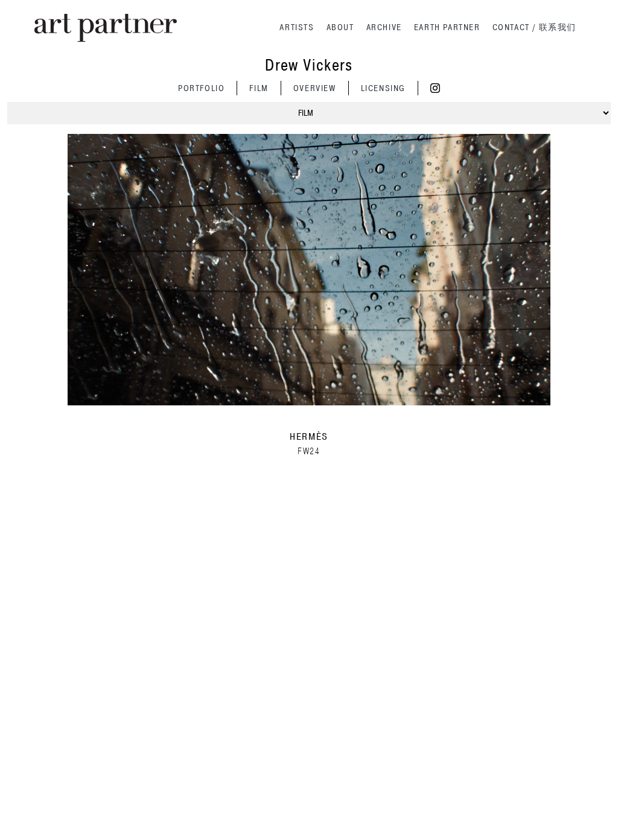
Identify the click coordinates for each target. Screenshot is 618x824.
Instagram (435, 88)
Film (258, 88)
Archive (384, 27)
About (340, 27)
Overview (314, 88)
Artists (296, 27)
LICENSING (383, 88)
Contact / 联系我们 (534, 27)
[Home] (105, 28)
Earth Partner (447, 27)
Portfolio (201, 88)
